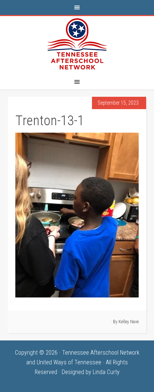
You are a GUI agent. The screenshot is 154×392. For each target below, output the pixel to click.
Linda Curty (106, 372)
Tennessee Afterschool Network (77, 44)
